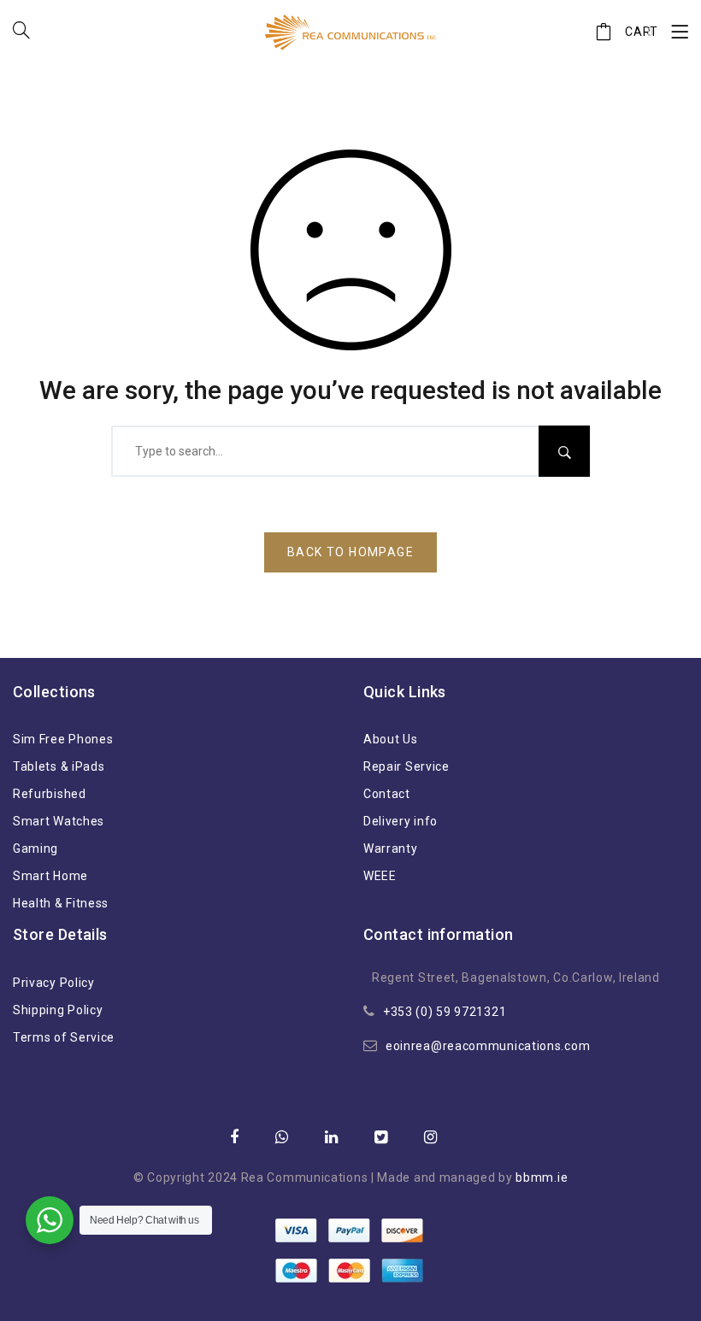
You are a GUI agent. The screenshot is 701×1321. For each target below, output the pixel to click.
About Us (390, 739)
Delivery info (400, 821)
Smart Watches (58, 821)
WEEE (380, 876)
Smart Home (50, 876)
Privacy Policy (54, 982)
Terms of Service (64, 1037)
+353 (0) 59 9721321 (444, 1012)
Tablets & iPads (59, 766)
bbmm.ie (541, 1177)
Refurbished (49, 794)
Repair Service (406, 766)
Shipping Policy (58, 1010)
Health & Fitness (61, 903)
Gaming (35, 848)
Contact (386, 794)
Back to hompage (350, 552)
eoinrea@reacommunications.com (488, 1046)
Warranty (390, 848)
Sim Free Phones (63, 739)
